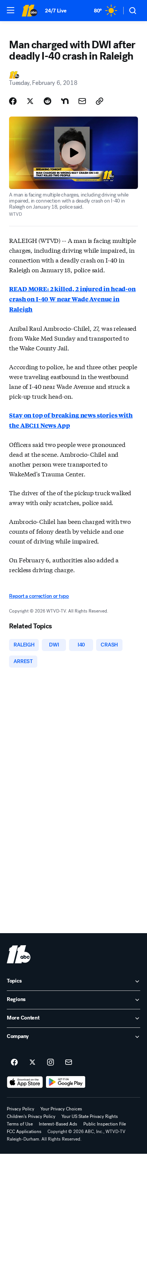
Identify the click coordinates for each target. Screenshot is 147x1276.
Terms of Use (20, 1124)
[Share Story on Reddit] (47, 101)
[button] (10, 10)
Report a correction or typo (39, 596)
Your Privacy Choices (61, 1109)
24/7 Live (55, 10)
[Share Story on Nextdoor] (64, 101)
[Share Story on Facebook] (12, 101)
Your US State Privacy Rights (89, 1116)
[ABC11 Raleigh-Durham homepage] (29, 11)
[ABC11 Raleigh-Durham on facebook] (14, 1062)
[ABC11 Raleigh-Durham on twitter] (32, 1062)
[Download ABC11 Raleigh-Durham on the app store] (25, 1082)
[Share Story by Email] (82, 101)
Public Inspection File (104, 1124)
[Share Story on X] (30, 101)
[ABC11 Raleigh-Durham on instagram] (50, 1062)
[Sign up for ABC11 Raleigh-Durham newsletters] (68, 1062)
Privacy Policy (20, 1109)
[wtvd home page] (19, 954)
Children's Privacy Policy (31, 1116)
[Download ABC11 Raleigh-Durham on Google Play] (66, 1082)
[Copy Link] (99, 101)
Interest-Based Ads (58, 1124)
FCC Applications (24, 1131)
